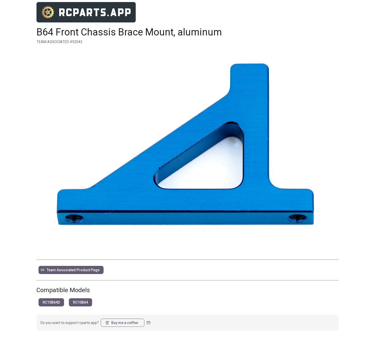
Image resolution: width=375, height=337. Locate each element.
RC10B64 (80, 302)
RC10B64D (51, 302)
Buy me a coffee (121, 322)
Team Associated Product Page (70, 270)
